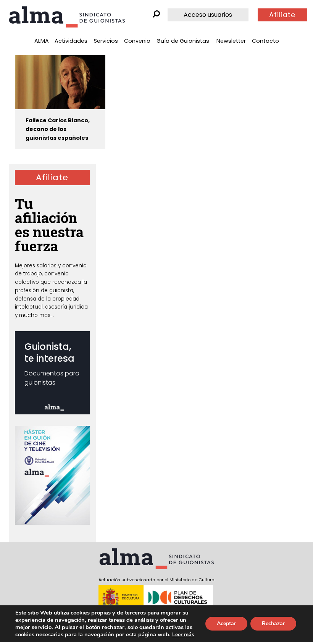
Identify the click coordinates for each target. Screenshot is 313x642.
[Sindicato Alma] (67, 16)
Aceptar (226, 623)
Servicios (106, 41)
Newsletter (231, 41)
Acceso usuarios (208, 14)
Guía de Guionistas (182, 41)
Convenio (137, 41)
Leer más (183, 634)
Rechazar (273, 623)
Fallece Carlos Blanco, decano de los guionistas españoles (58, 129)
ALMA (41, 41)
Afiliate (282, 14)
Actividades (71, 41)
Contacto (265, 41)
